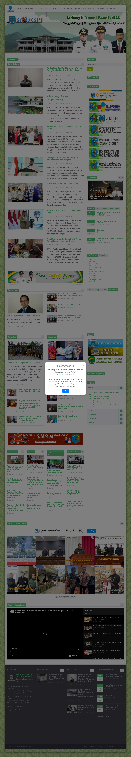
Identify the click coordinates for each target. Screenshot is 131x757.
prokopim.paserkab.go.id (65, 374)
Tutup (65, 390)
